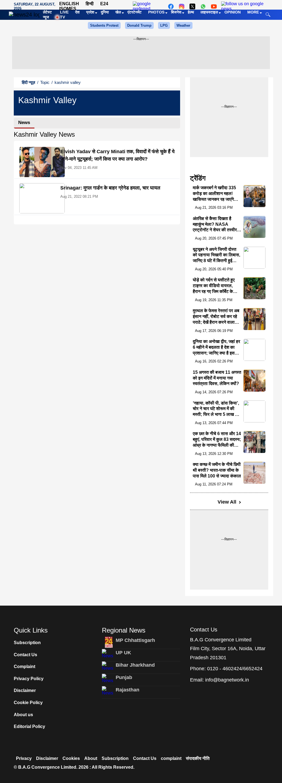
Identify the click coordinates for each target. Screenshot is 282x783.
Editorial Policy (29, 726)
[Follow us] (243, 6)
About (90, 758)
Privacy (24, 758)
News (24, 122)
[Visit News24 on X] (192, 6)
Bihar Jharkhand (135, 665)
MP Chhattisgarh (135, 640)
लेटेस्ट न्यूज (47, 14)
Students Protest (104, 25)
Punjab (124, 677)
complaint (171, 758)
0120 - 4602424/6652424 (234, 668)
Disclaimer (25, 690)
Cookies (71, 758)
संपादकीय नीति (198, 758)
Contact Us (25, 654)
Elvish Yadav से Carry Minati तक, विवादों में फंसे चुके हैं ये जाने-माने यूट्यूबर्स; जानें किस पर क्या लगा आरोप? (117, 155)
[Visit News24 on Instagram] (181, 6)
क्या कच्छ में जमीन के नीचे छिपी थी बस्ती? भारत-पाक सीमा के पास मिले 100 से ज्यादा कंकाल (217, 470)
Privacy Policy (29, 678)
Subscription (27, 642)
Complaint (24, 666)
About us (23, 714)
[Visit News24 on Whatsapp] (203, 6)
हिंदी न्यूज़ (28, 82)
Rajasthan (127, 690)
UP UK (123, 652)
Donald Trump (139, 25)
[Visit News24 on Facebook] (170, 6)
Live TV (64, 14)
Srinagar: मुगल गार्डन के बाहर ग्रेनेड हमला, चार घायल (110, 188)
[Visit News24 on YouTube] (213, 6)
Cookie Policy (28, 702)
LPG (164, 25)
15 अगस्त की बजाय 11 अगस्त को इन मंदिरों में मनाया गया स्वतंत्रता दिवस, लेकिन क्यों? (217, 378)
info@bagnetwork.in (227, 680)
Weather (183, 25)
